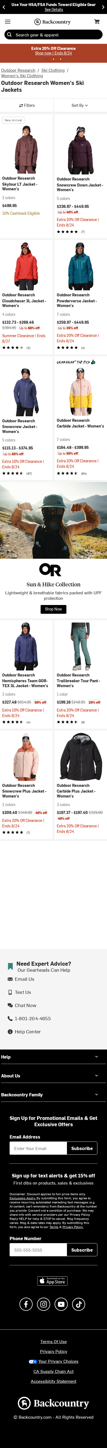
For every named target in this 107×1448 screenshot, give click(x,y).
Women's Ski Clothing (22, 75)
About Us (10, 1076)
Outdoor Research (18, 70)
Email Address (25, 1136)
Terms (53, 1227)
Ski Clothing (53, 70)
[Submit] (9, 34)
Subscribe (82, 1148)
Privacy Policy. (73, 1227)
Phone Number (25, 1238)
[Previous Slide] (4, 7)
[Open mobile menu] (7, 21)
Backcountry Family (22, 1094)
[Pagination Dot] (46, 59)
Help (6, 1057)
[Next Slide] (103, 7)
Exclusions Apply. (23, 1198)
